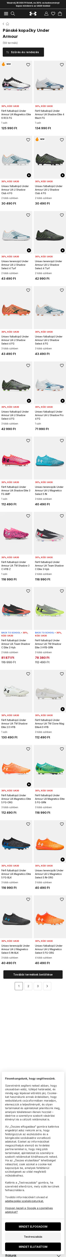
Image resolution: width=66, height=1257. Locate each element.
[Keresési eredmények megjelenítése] (13, 14)
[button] (47, 986)
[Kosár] (60, 14)
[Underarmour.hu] (33, 14)
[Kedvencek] (53, 14)
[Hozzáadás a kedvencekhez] (28, 64)
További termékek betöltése (33, 974)
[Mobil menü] (6, 14)
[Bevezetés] (3, 24)
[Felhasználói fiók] (46, 14)
